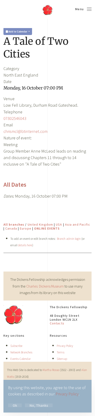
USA (59, 224)
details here (25, 245)
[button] (83, 9)
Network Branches (21, 352)
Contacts (57, 323)
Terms (60, 352)
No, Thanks (39, 405)
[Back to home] (47, 9)
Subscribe (16, 346)
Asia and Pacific (77, 224)
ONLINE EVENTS (47, 228)
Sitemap (62, 359)
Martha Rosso (51, 370)
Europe (25, 228)
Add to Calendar (18, 31)
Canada (11, 228)
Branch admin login (69, 239)
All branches (13, 224)
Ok (15, 405)
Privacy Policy (65, 346)
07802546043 (14, 118)
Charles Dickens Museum (45, 286)
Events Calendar (20, 359)
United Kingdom (40, 224)
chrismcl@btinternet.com (25, 131)
